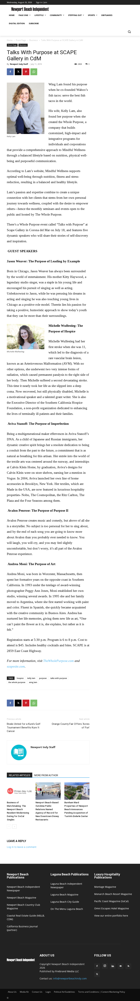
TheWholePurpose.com (58, 661)
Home (10, 40)
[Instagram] (105, 966)
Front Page (21, 40)
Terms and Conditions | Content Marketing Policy (101, 991)
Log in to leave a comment (21, 846)
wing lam (33, 682)
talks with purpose (58, 678)
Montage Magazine (105, 886)
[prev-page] (9, 826)
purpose (43, 678)
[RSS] (128, 966)
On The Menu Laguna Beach (67, 909)
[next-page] (14, 826)
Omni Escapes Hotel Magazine (111, 908)
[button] (129, 32)
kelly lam (31, 678)
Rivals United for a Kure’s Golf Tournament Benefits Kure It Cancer (23, 727)
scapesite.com (16, 666)
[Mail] (120, 966)
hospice (20, 678)
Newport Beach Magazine (21, 897)
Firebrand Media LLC (67, 971)
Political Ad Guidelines (64, 991)
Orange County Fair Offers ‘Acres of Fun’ (70, 725)
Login (48, 991)
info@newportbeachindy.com (70, 978)
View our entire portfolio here (111, 915)
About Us (12, 991)
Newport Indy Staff (19, 64)
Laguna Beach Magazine (64, 894)
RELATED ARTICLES (19, 775)
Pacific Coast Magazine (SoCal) (111, 901)
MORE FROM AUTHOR (46, 775)
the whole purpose (16, 682)
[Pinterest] (26, 71)
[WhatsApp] (33, 71)
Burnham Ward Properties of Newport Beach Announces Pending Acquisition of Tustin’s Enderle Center (76, 809)
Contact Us (37, 991)
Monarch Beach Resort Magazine (113, 894)
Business (33, 40)
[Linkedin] (112, 966)
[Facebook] (10, 71)
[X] (18, 71)
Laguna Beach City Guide (65, 901)
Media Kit (24, 991)
